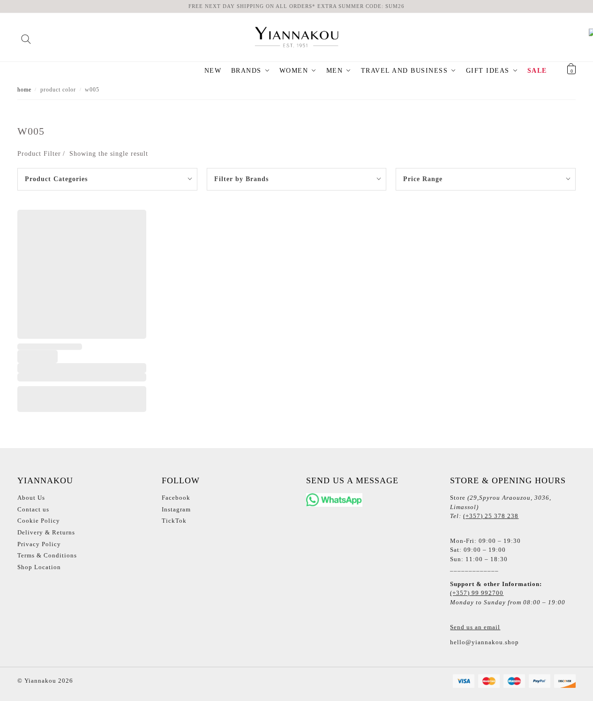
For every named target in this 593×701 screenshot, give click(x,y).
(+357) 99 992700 (476, 592)
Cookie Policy (38, 520)
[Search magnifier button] (26, 36)
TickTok (174, 520)
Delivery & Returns (46, 532)
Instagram (176, 509)
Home (24, 89)
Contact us (33, 509)
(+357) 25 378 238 (490, 515)
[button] (560, 71)
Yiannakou (39, 680)
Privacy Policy (39, 544)
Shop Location (39, 567)
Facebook (176, 497)
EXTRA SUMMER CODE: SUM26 (361, 6)
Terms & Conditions (47, 555)
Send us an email (475, 627)
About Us (31, 497)
